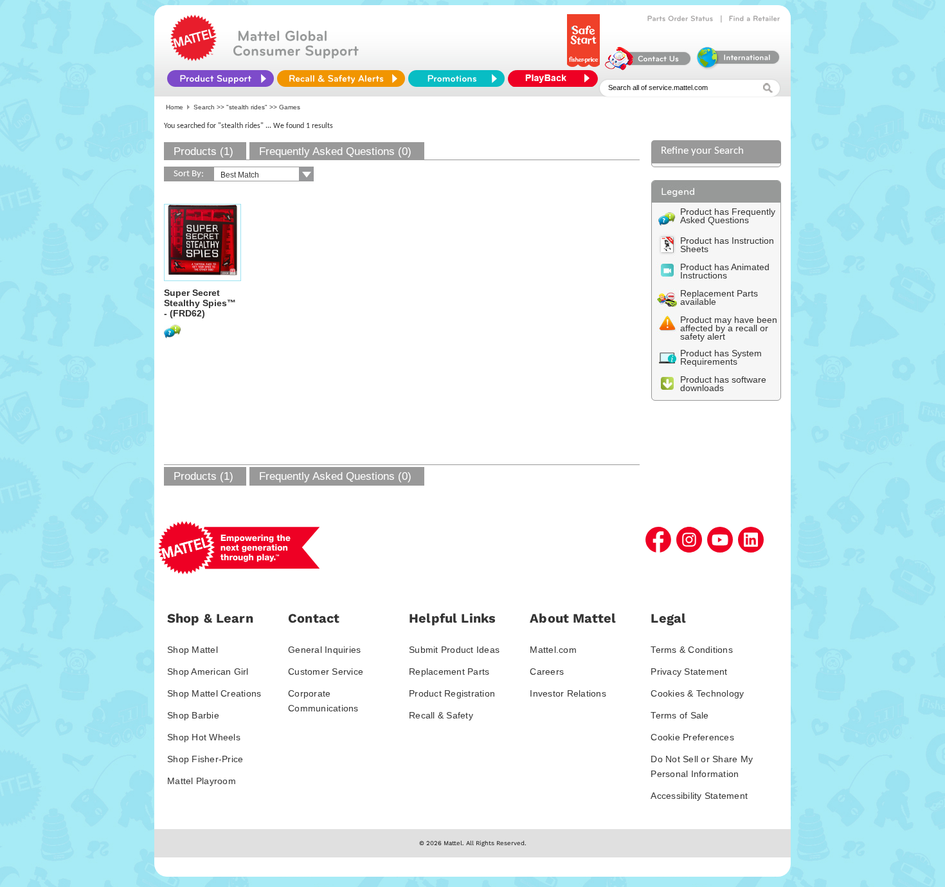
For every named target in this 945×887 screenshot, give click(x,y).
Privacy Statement (689, 671)
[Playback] (556, 78)
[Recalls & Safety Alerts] (341, 78)
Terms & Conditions (692, 650)
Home (174, 107)
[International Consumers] (737, 67)
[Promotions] (456, 78)
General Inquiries (324, 650)
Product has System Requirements (721, 357)
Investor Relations (568, 693)
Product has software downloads (723, 383)
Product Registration (452, 693)
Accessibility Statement (699, 796)
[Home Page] (193, 58)
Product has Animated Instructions (725, 271)
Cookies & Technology (697, 693)
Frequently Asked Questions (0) (335, 151)
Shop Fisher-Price (205, 759)
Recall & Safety (441, 715)
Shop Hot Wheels (203, 737)
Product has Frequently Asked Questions (727, 215)
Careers (547, 671)
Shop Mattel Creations (214, 693)
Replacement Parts (449, 671)
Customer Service (325, 671)
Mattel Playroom (201, 781)
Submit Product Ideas (454, 650)
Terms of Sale (679, 715)
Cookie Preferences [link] (692, 737)
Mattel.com (553, 650)
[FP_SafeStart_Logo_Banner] (584, 67)
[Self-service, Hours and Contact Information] (648, 67)
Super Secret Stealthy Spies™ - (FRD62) (200, 303)
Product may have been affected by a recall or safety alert (728, 328)
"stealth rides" (246, 107)
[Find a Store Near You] (754, 18)
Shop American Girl (208, 671)
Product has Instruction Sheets (727, 244)
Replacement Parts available (719, 297)
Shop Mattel (192, 650)
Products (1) (203, 151)
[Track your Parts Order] (680, 18)
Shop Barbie (193, 715)
